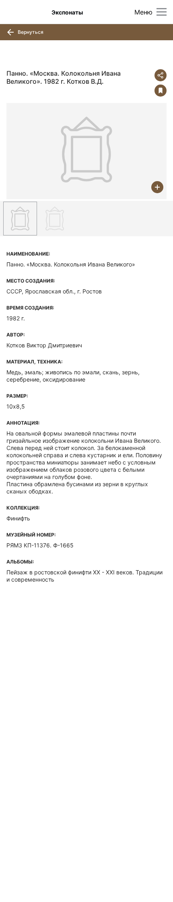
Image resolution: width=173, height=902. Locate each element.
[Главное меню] (161, 12)
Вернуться (29, 32)
